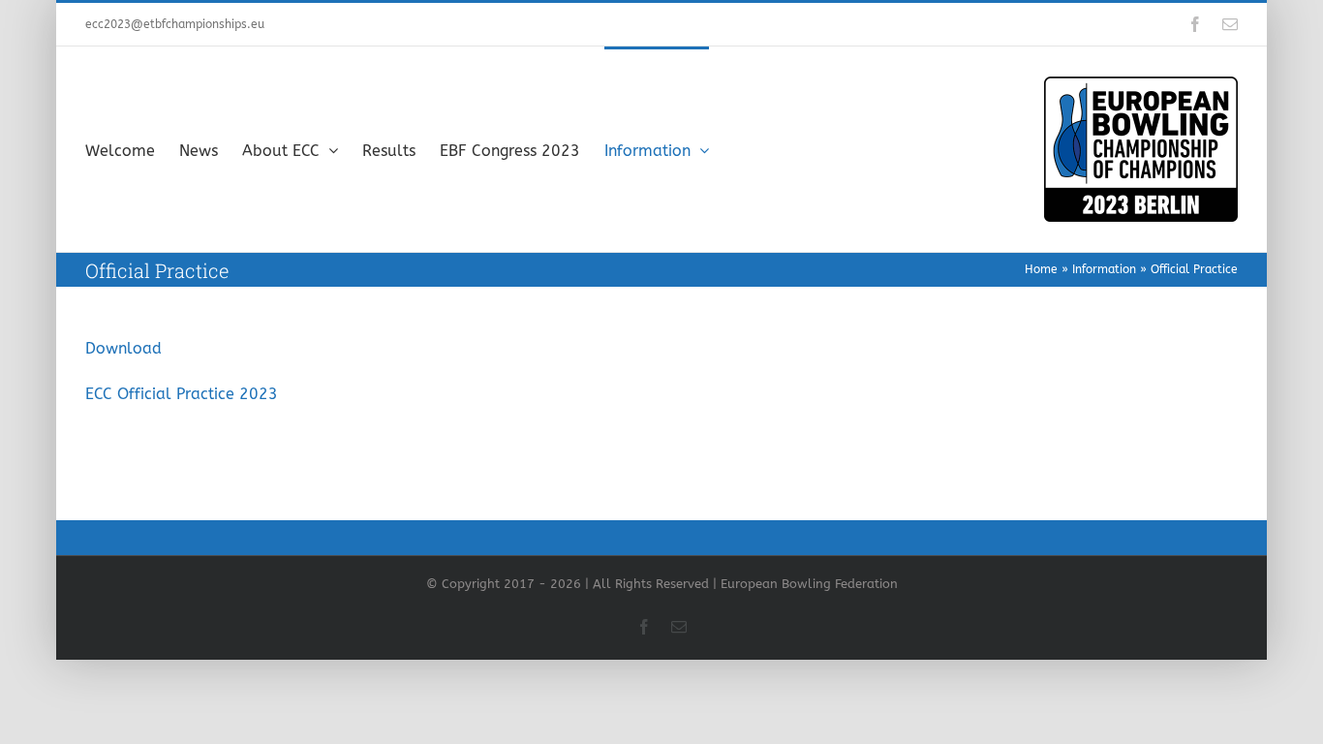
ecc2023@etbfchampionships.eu (174, 24)
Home (1041, 269)
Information (1104, 269)
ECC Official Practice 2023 (181, 394)
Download (123, 348)
